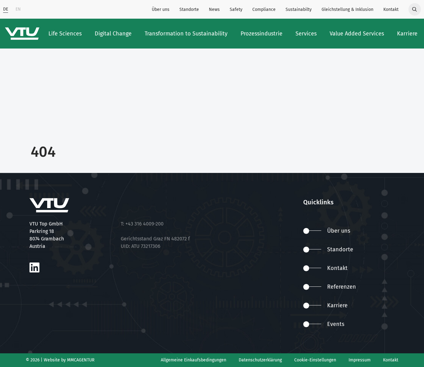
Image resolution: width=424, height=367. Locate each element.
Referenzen (341, 286)
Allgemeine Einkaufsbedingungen (193, 360)
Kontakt (391, 9)
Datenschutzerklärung (260, 360)
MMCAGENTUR (80, 360)
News (214, 9)
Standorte (189, 9)
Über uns (160, 9)
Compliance (264, 9)
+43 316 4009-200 (144, 224)
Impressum (360, 360)
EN (18, 9)
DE (5, 9)
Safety (236, 9)
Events (335, 324)
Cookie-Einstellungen (315, 360)
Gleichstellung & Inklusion (347, 9)
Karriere (337, 305)
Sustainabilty (299, 9)
